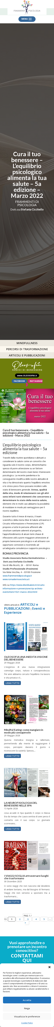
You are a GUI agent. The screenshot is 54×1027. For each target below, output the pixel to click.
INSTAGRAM (36, 381)
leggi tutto (12, 683)
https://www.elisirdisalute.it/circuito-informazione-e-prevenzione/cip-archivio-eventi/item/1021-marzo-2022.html (24, 588)
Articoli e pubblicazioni (27, 355)
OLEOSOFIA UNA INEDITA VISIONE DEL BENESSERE (26, 658)
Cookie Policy (27, 1023)
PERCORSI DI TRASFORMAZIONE (27, 349)
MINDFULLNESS (27, 343)
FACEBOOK (19, 381)
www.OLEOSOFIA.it (27, 375)
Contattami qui (27, 957)
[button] (49, 967)
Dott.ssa (27, 209)
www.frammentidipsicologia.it (17, 575)
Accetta (27, 1000)
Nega (27, 1008)
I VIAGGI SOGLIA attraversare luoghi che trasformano (26, 877)
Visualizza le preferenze (27, 1016)
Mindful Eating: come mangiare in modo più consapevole (23, 731)
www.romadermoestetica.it (16, 579)
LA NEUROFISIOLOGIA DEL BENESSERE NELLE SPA (20, 804)
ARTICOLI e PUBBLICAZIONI (21, 606)
